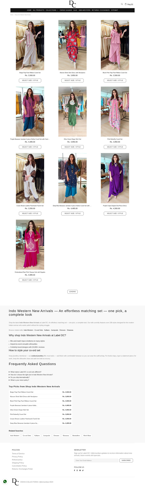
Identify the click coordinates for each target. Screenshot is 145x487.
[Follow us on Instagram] (77, 470)
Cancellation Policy (19, 466)
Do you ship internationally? (20, 377)
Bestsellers (76, 435)
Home (11, 14)
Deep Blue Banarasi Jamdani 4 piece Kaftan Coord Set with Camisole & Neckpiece (72, 206)
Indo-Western (28, 330)
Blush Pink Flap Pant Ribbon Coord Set (115, 72)
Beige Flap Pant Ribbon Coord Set (30, 72)
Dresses (62, 330)
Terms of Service (18, 454)
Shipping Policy (18, 463)
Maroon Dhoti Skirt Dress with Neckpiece (72, 72)
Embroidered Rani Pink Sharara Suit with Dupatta (30, 272)
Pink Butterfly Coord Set (114, 139)
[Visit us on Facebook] (74, 470)
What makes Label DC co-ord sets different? (26, 372)
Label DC (72, 4)
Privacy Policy (17, 457)
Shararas (70, 330)
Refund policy (17, 460)
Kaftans (47, 330)
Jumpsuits (54, 330)
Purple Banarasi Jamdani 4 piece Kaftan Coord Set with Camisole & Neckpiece (30, 139)
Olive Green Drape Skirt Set (72, 139)
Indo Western (14, 435)
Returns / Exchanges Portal (22, 469)
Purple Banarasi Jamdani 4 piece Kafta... (23, 405)
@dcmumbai (44, 482)
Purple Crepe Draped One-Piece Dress (115, 206)
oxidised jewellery (37, 356)
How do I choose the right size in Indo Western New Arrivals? (32, 375)
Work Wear (87, 435)
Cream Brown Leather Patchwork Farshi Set (30, 206)
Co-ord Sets (38, 330)
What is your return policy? (20, 380)
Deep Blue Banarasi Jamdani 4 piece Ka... (24, 423)
